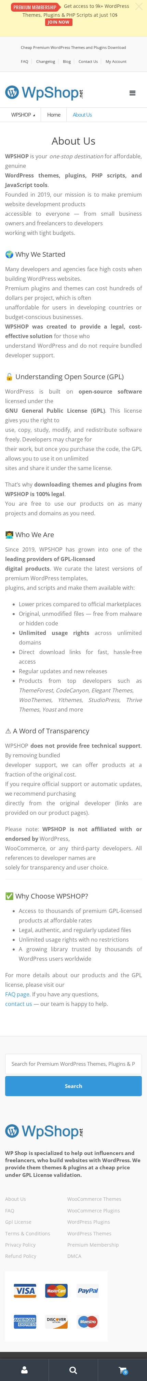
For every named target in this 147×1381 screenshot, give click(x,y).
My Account (116, 61)
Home (53, 114)
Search (73, 1086)
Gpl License (18, 1222)
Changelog (45, 61)
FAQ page (17, 994)
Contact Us (88, 61)
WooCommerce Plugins (93, 1210)
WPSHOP (21, 114)
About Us (15, 1199)
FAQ (24, 61)
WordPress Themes (89, 1233)
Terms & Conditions (27, 1233)
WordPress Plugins (88, 1222)
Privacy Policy (20, 1244)
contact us (18, 1004)
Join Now (58, 22)
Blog (67, 61)
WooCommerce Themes (94, 1199)
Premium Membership (93, 1244)
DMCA (74, 1256)
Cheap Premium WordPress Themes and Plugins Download (73, 47)
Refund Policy (20, 1256)
